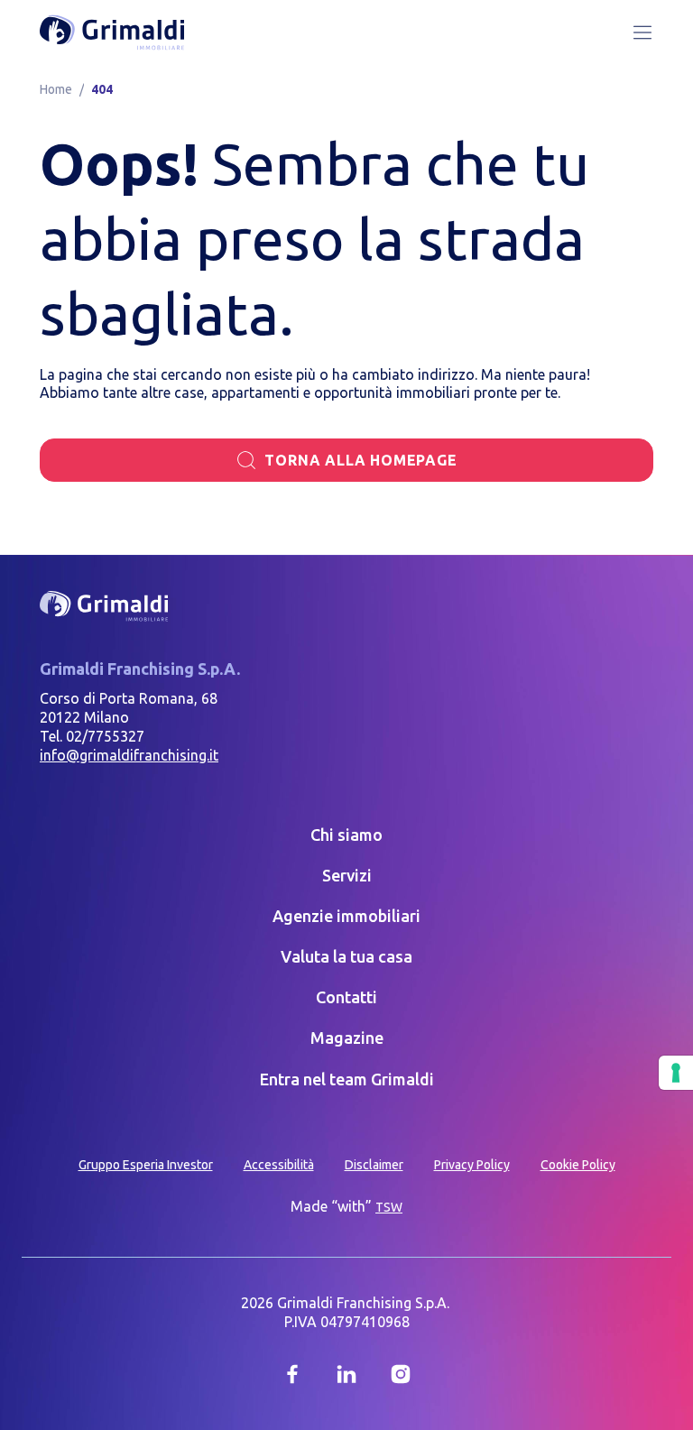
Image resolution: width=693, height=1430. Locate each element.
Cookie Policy (578, 1165)
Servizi (347, 875)
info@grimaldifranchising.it (129, 755)
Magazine (346, 1038)
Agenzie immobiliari (346, 916)
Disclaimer (374, 1165)
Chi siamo (346, 835)
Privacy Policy (472, 1165)
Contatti (346, 997)
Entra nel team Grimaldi (347, 1079)
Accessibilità (279, 1165)
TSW (388, 1207)
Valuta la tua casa (346, 956)
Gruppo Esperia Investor (146, 1165)
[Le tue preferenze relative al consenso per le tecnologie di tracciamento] (676, 1073)
